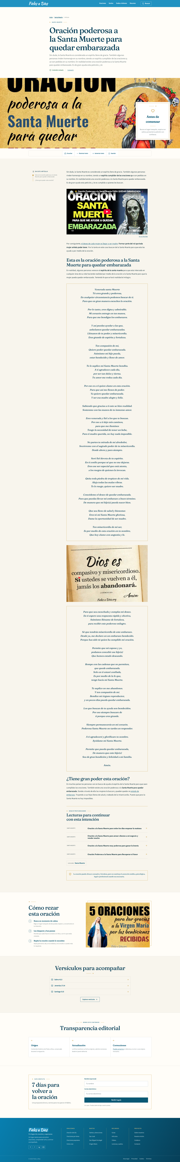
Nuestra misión (139, 1136)
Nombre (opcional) (90, 1079)
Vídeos (114, 1140)
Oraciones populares (73, 1140)
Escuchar (69, 153)
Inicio (51, 17)
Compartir (71, 70)
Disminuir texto (83, 153)
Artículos (115, 1136)
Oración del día (71, 1133)
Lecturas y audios (117, 1144)
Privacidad (134, 1159)
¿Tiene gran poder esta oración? (44, 180)
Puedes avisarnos (118, 1049)
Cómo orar (70, 1144)
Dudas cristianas (121, 3)
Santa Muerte (58, 17)
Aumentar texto (99, 153)
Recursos (133, 3)
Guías (113, 1133)
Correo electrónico (90, 1089)
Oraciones (102, 3)
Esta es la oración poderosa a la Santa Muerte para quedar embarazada (46, 176)
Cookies (141, 1159)
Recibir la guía (116, 1100)
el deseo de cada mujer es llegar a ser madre (99, 243)
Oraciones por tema (73, 1136)
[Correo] (43, 1147)
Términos (148, 1159)
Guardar (113, 153)
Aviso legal (126, 1159)
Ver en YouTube (143, 236)
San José (92, 1136)
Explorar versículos (88, 999)
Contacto (137, 1144)
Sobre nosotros (139, 1133)
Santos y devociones (95, 1133)
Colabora (137, 1140)
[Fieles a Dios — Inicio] (39, 3)
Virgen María (93, 1144)
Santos (111, 3)
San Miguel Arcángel (95, 1140)
